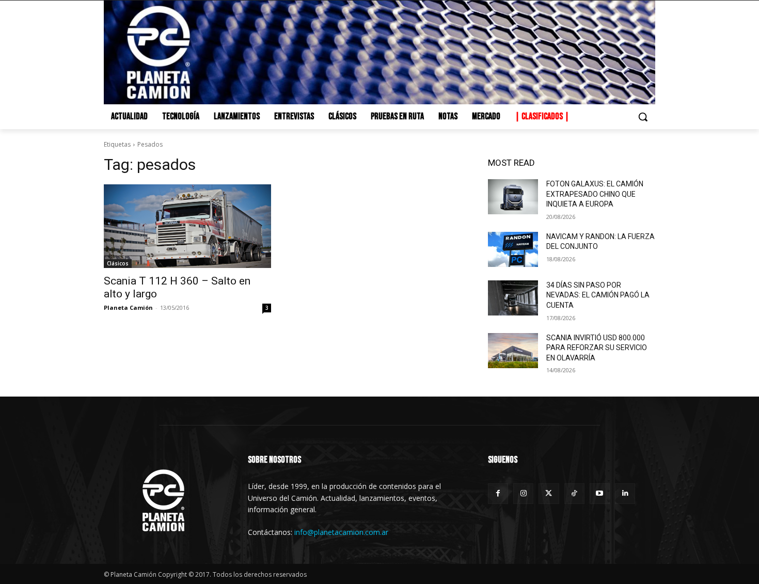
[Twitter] (549, 493)
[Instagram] (523, 493)
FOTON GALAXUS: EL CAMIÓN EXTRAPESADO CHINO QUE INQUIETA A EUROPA (594, 194)
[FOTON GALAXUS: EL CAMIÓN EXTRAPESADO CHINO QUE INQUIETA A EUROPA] (513, 196)
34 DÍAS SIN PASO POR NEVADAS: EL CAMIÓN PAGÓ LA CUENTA (598, 295)
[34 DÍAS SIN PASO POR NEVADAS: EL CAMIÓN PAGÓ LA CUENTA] (513, 297)
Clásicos (118, 263)
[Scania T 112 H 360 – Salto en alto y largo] (187, 226)
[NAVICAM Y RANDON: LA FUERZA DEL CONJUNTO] (513, 249)
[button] (642, 116)
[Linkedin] (625, 493)
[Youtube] (600, 493)
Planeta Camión (128, 307)
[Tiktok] (574, 493)
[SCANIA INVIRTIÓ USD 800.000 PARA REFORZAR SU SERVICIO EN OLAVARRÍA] (513, 350)
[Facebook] (498, 493)
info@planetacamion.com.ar (341, 532)
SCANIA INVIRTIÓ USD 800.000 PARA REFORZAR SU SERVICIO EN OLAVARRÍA (596, 348)
